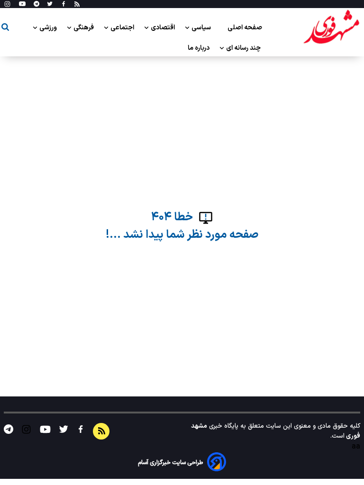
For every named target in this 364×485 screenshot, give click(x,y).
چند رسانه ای (244, 48)
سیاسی (201, 28)
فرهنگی (84, 28)
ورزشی (48, 28)
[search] (5, 28)
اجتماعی (123, 28)
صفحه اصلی (245, 28)
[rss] (77, 4)
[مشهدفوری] (331, 27)
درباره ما (199, 48)
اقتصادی (163, 28)
